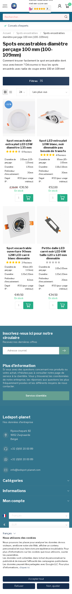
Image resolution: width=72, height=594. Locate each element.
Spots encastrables (27, 33)
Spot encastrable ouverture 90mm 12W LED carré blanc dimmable (19, 253)
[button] (9, 533)
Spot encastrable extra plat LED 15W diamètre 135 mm (19, 144)
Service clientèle (36, 395)
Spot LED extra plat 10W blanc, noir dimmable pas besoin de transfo (53, 146)
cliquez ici (24, 567)
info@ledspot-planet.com (25, 470)
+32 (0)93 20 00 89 (22, 449)
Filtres (33, 81)
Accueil (7, 33)
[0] (67, 6)
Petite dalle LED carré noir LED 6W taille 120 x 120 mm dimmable (53, 253)
